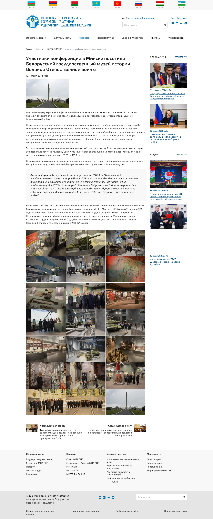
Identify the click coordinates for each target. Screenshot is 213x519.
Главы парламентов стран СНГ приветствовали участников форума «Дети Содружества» (166, 196)
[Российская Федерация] (138, 3)
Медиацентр (176, 37)
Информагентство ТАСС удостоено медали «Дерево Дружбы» (165, 262)
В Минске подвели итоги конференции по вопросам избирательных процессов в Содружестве (110, 432)
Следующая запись (119, 425)
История (30, 466)
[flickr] (173, 23)
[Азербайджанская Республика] (31, 3)
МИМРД (155, 37)
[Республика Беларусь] (74, 3)
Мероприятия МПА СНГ (159, 470)
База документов (132, 37)
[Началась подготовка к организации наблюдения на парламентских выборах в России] (168, 115)
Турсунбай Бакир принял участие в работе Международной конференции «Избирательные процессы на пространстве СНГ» (61, 434)
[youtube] (177, 23)
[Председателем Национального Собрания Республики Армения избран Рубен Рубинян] (168, 75)
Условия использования (86, 510)
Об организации (36, 37)
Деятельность (62, 37)
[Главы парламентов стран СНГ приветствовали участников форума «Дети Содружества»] (168, 173)
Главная (29, 49)
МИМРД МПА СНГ (54, 49)
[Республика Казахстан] (96, 3)
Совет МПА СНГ (74, 459)
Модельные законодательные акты (122, 460)
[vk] (181, 23)
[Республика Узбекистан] (181, 3)
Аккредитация (155, 466)
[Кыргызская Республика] (117, 3)
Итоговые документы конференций (118, 473)
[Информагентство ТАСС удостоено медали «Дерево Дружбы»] (168, 216)
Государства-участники (39, 459)
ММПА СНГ (72, 466)
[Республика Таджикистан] (160, 3)
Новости (84, 37)
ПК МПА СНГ (73, 470)
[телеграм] (185, 23)
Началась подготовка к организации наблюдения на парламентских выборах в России (165, 138)
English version (179, 17)
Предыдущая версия (175, 510)
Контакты (31, 474)
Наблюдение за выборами (120, 478)
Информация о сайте (127, 510)
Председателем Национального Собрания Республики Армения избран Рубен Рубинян (167, 96)
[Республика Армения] (53, 3)
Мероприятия (105, 37)
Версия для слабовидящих (139, 17)
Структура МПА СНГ (37, 463)
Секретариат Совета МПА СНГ (82, 463)
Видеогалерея (154, 463)
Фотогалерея (154, 459)
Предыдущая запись (53, 425)
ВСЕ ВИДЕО (182, 154)
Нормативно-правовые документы (119, 466)
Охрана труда (33, 470)
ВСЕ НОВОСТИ (181, 57)
